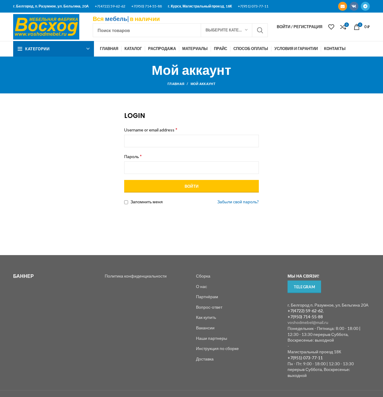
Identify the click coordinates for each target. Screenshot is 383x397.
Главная (176, 84)
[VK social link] (353, 6)
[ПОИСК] (259, 30)
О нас (201, 286)
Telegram (304, 286)
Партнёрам (207, 296)
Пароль (133, 156)
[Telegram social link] (365, 6)
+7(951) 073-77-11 (253, 6)
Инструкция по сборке (217, 348)
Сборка (203, 275)
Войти (192, 186)
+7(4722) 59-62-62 (110, 6)
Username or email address (150, 129)
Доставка (205, 358)
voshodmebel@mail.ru (308, 322)
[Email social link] (342, 6)
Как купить (206, 317)
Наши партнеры (211, 338)
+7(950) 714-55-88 (146, 6)
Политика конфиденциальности (136, 275)
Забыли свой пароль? (238, 201)
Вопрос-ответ (209, 307)
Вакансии (205, 327)
